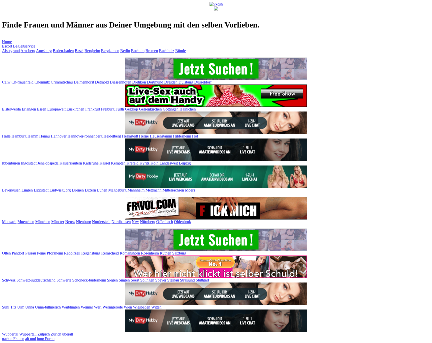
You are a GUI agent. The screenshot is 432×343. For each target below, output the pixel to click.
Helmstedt (130, 136)
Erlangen (29, 109)
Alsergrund (11, 50)
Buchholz (166, 50)
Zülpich (44, 334)
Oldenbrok (182, 222)
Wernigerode (112, 307)
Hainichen (188, 109)
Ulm (20, 307)
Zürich (56, 334)
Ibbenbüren (11, 163)
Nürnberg (147, 222)
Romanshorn (130, 253)
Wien (128, 307)
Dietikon (139, 82)
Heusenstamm (161, 136)
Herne (144, 136)
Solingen (147, 280)
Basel (79, 50)
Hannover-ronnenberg (85, 136)
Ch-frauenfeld (23, 82)
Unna (29, 307)
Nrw (135, 222)
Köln (154, 163)
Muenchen (26, 222)
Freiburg (107, 109)
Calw (6, 82)
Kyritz (145, 163)
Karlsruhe (90, 163)
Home (7, 42)
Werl (98, 307)
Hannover (58, 136)
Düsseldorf (203, 82)
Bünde (180, 50)
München (42, 222)
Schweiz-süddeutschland (36, 280)
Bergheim (92, 50)
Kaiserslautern (71, 163)
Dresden (171, 82)
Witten (156, 307)
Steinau (173, 280)
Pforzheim (55, 253)
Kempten (118, 163)
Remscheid (110, 253)
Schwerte (63, 280)
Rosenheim (150, 253)
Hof (195, 136)
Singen (124, 280)
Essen (41, 109)
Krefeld (132, 163)
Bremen (152, 50)
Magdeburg (117, 190)
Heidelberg (112, 136)
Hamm (33, 136)
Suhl (5, 307)
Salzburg (179, 253)
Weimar (87, 307)
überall (67, 334)
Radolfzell (72, 253)
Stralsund (187, 280)
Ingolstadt (28, 163)
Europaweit (56, 109)
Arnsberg (27, 50)
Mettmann (154, 190)
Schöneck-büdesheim (89, 280)
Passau (30, 253)
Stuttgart (202, 280)
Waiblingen (71, 307)
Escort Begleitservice (18, 46)
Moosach (9, 222)
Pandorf (18, 253)
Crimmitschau (62, 82)
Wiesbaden (141, 307)
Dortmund (155, 82)
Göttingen (170, 109)
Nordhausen (121, 222)
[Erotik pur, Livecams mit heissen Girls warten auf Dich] (216, 106)
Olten (6, 253)
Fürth (120, 109)
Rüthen (165, 253)
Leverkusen (11, 190)
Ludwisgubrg (60, 190)
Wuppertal (10, 334)
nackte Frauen (13, 338)
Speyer (160, 280)
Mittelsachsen (173, 190)
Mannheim (136, 190)
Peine (41, 253)
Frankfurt (92, 109)
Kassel (105, 163)
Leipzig (185, 163)
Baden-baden (63, 50)
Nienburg (83, 222)
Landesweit (169, 163)
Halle (6, 136)
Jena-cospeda (48, 163)
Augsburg (44, 50)
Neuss (70, 222)
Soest (135, 280)
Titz (13, 307)
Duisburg (185, 82)
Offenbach (164, 222)
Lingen (27, 190)
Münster (57, 222)
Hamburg (19, 136)
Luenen (78, 190)
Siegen (112, 280)
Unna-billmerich (48, 307)
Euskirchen (75, 109)
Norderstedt (101, 222)
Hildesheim (182, 136)
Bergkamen (110, 50)
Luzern (90, 190)
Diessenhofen (120, 82)
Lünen (102, 190)
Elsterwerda (11, 109)
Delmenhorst (84, 82)
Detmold (102, 82)
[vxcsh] (216, 4)
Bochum (137, 50)
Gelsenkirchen (150, 109)
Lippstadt (41, 190)
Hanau (44, 136)
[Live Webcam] (216, 132)
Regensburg (90, 253)
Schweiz (9, 280)
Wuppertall (27, 334)
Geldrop (131, 109)
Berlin (125, 50)
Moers (190, 190)
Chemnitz (42, 82)
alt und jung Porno (39, 338)
